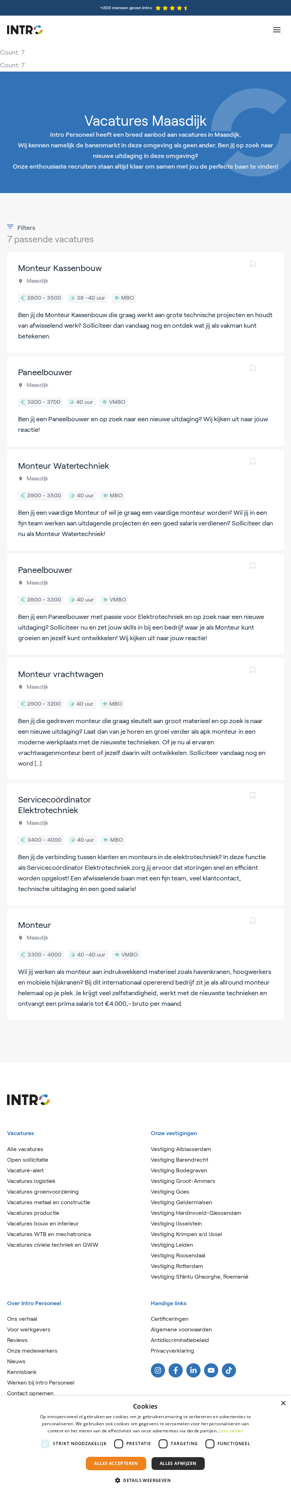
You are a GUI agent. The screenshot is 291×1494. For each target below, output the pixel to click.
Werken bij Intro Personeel (41, 1383)
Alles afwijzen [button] (178, 1463)
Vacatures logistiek (31, 1181)
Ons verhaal (22, 1319)
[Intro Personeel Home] (25, 30)
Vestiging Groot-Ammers (183, 1181)
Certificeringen (169, 1319)
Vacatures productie (33, 1213)
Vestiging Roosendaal (178, 1255)
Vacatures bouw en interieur (43, 1223)
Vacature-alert (25, 1170)
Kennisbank (22, 1372)
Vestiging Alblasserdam (181, 1149)
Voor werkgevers (28, 1329)
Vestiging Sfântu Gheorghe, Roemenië (199, 1277)
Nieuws (16, 1361)
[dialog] (145, 1445)
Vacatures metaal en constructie (48, 1202)
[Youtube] (211, 1370)
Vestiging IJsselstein (176, 1223)
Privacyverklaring (172, 1351)
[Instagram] (158, 1370)
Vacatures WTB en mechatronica (49, 1234)
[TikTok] (229, 1370)
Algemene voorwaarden (181, 1329)
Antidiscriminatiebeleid (180, 1340)
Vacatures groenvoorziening (43, 1192)
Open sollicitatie (27, 1160)
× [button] (283, 1403)
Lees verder (231, 1431)
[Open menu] (277, 30)
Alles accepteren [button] (116, 1463)
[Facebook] (176, 1370)
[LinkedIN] (193, 1370)
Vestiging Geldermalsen (181, 1202)
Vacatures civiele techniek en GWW (52, 1245)
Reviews (17, 1340)
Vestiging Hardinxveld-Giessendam (196, 1213)
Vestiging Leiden (172, 1245)
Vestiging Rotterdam (177, 1266)
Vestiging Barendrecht (179, 1160)
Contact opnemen (30, 1393)
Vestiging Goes (170, 1192)
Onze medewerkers (32, 1351)
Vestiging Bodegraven (179, 1170)
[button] (145, 1480)
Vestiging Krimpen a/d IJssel (186, 1234)
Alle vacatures (25, 1149)
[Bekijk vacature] (145, 302)
